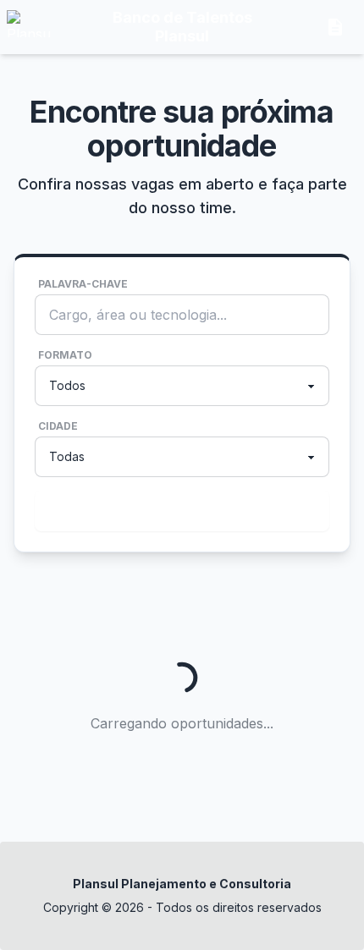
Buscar (178, 511)
